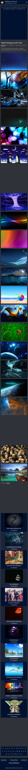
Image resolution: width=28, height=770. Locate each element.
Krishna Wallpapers (14, 763)
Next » (8, 483)
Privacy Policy (14, 760)
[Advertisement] (14, 24)
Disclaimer (4, 760)
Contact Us (24, 760)
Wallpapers (3, 45)
